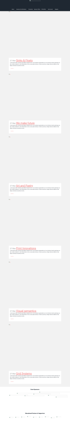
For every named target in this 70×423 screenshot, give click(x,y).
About (13, 9)
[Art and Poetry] (35, 159)
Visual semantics (26, 310)
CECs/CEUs (43, 9)
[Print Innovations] (35, 222)
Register (56, 9)
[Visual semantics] (35, 285)
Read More (12, 68)
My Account (50, 9)
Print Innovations (26, 248)
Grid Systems (24, 373)
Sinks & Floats (24, 60)
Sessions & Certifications (21, 9)
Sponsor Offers (37, 9)
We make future (25, 123)
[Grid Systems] (35, 347)
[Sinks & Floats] (35, 34)
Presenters (30, 9)
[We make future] (35, 97)
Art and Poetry (24, 185)
